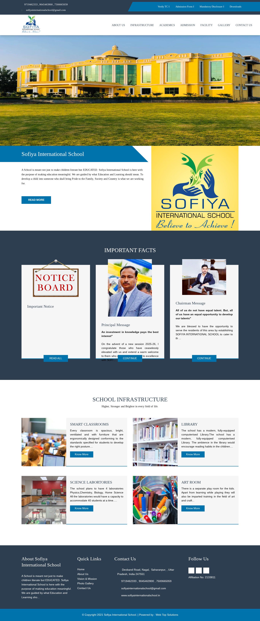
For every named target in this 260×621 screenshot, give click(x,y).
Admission (187, 25)
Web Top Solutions (167, 614)
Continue (130, 358)
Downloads (235, 6)
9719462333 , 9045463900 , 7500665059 (46, 4)
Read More (36, 199)
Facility (206, 25)
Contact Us (244, 25)
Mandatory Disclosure (211, 6)
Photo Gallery (85, 583)
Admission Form (183, 6)
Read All (55, 358)
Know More (82, 454)
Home (81, 569)
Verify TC (163, 6)
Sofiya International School (120, 614)
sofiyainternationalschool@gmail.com (46, 10)
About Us (118, 25)
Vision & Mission (87, 578)
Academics (167, 25)
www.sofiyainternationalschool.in (140, 595)
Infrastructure (142, 25)
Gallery (224, 25)
